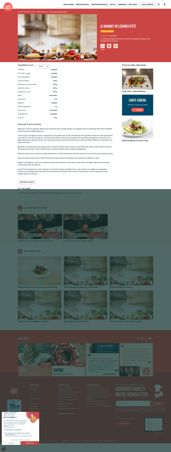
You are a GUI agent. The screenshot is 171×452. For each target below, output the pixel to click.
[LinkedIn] (142, 338)
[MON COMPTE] (163, 4)
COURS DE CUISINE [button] (68, 4)
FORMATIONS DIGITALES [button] (82, 4)
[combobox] (38, 66)
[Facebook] (138, 338)
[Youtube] (150, 338)
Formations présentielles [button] (99, 4)
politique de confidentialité (133, 409)
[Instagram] (146, 338)
